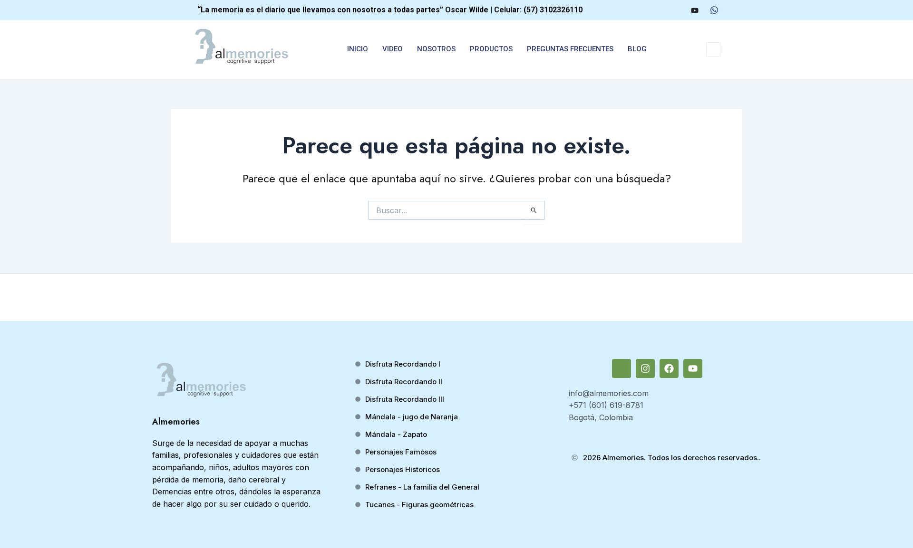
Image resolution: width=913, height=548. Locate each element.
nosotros (436, 49)
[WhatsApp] (714, 10)
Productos (491, 49)
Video (392, 49)
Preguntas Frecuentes (570, 49)
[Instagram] (658, 10)
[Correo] (641, 10)
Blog (637, 49)
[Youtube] (695, 10)
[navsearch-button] (713, 49)
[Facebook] (676, 10)
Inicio (357, 49)
